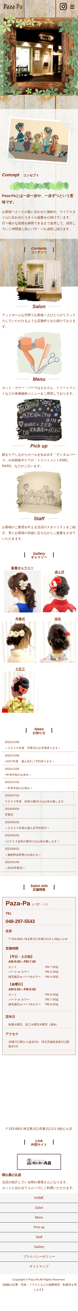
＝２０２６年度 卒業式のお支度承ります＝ (33, 747)
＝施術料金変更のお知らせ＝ (23, 854)
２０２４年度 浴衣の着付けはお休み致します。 (35, 801)
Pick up (39, 1227)
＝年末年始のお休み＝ (19, 788)
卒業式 (9, 814)
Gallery (39, 1246)
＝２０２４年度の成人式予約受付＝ (27, 828)
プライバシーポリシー (39, 1256)
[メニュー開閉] (72, 7)
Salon (39, 1207)
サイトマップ (39, 1266)
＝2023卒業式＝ (15, 867)
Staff (39, 1237)
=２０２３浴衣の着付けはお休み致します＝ (32, 841)
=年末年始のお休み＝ (18, 774)
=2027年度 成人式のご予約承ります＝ (30, 761)
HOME (39, 1198)
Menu (39, 1217)
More (38, 281)
